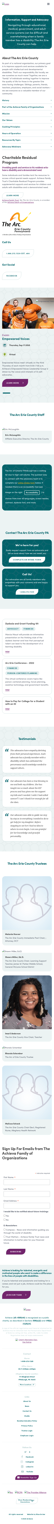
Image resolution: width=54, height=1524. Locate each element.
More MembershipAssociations (25, 1501)
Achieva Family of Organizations (20, 202)
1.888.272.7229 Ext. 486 (18, 253)
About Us (27, 1401)
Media (27, 1416)
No (7, 1219)
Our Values (7, 120)
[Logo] (12, 3)
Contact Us (27, 1411)
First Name (10, 1177)
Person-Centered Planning (22, 673)
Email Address (11, 1200)
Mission (6, 113)
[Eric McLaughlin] (27, 435)
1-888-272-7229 (27, 1361)
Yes (7, 1215)
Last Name (10, 1189)
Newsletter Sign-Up (28, 1477)
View (7, 651)
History (5, 100)
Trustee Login (26, 1430)
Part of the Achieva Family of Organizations (23, 106)
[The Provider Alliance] (35, 1491)
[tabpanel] (27, 345)
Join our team (14, 1295)
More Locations (26, 1384)
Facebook (11, 275)
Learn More (12, 195)
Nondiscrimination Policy (27, 1421)
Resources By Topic (11, 139)
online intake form (26, 482)
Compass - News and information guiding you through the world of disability (26, 1231)
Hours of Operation (11, 133)
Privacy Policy (27, 1425)
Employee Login (27, 1435)
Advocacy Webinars (11, 146)
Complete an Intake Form (27, 559)
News (27, 1406)
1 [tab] (6, 393)
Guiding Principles (11, 126)
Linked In (29, 1466)
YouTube (29, 1471)
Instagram (29, 1462)
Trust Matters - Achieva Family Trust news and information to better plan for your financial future (26, 1239)
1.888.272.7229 (27, 592)
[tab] (27, 100)
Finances (28, 628)
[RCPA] (18, 1491)
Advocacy (13, 628)
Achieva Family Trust (10, 200)
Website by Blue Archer (36, 1514)
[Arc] (10, 1491)
